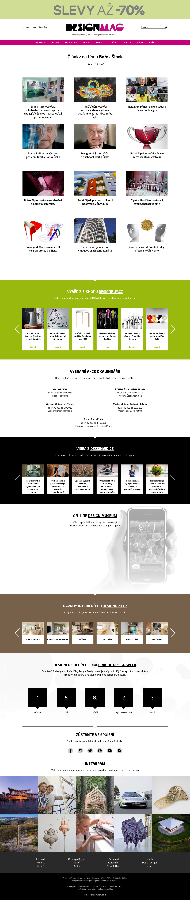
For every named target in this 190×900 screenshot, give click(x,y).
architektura (71, 42)
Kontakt (40, 859)
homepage (40, 42)
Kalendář (113, 862)
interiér (86, 42)
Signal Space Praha (94, 419)
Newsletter (113, 866)
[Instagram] (80, 750)
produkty (100, 42)
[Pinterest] (100, 750)
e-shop (25, 27)
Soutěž (149, 859)
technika (127, 42)
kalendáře (110, 371)
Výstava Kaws (60, 389)
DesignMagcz (101, 770)
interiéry (43, 27)
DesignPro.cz (115, 606)
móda (113, 42)
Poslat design (149, 862)
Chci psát (40, 866)
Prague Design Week (117, 665)
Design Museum (102, 516)
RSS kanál (113, 859)
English (149, 866)
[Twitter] (90, 750)
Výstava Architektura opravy (130, 389)
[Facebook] (70, 750)
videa (34, 27)
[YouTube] (109, 750)
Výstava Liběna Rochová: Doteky (130, 404)
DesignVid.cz (102, 448)
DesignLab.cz (101, 894)
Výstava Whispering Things (60, 404)
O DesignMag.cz (76, 859)
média (140, 42)
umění (152, 42)
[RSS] (119, 750)
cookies (119, 886)
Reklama (40, 862)
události (55, 42)
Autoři (77, 862)
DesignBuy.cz (111, 292)
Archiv (77, 866)
